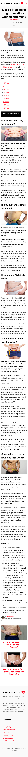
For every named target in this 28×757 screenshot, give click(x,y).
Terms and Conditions (9, 729)
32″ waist (6, 89)
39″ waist (6, 108)
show (17, 113)
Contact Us (6, 732)
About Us (5, 724)
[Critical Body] (14, 3)
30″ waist (6, 83)
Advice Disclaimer (8, 738)
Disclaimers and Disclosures (11, 741)
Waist (14, 25)
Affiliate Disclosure (8, 735)
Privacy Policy (7, 727)
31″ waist (6, 86)
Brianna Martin (14, 19)
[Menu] (2, 3)
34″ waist (6, 92)
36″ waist (6, 99)
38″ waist (6, 105)
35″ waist (6, 95)
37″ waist (6, 102)
